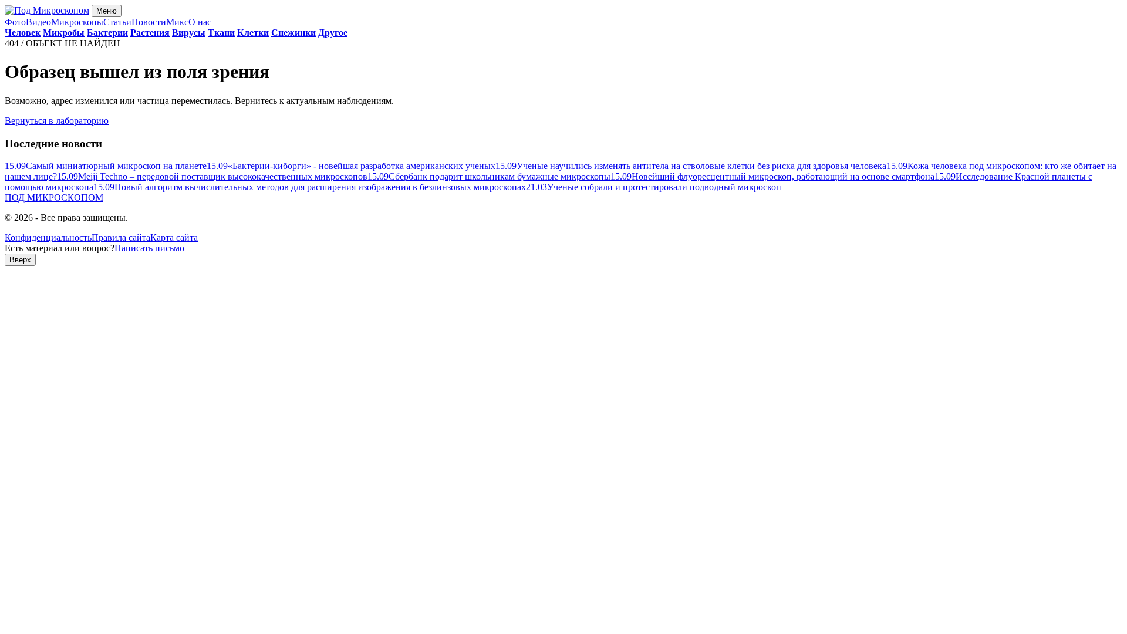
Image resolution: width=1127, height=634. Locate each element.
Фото (15, 22)
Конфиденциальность (48, 237)
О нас (199, 22)
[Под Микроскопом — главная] (47, 10)
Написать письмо (149, 248)
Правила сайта (121, 237)
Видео (38, 22)
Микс (177, 22)
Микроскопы (77, 22)
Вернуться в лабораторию (57, 121)
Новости (148, 22)
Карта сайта (174, 237)
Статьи (117, 22)
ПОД (54, 198)
